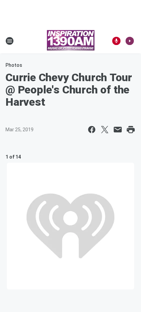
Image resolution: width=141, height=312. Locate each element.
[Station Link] (70, 41)
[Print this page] (131, 129)
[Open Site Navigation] (9, 41)
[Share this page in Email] (118, 129)
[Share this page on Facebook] (92, 129)
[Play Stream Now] (130, 41)
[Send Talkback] (116, 41)
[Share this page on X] (105, 129)
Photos (13, 65)
